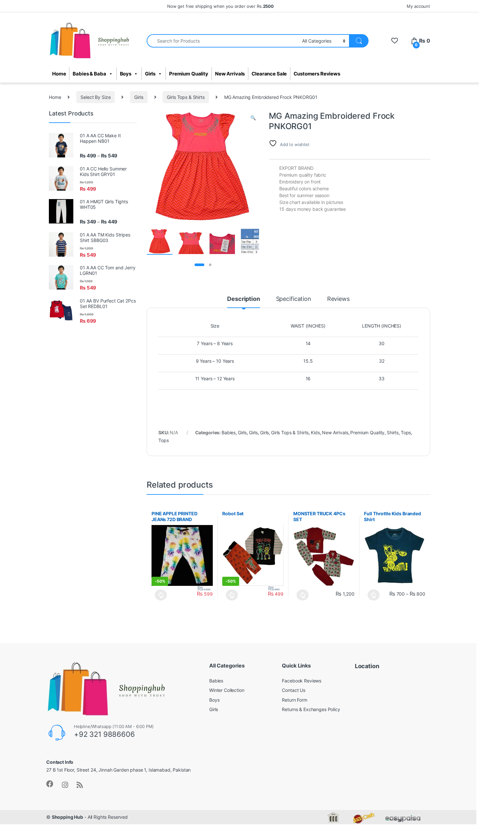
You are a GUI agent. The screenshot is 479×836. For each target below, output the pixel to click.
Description (243, 299)
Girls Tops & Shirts (185, 97)
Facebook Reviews (301, 680)
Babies (229, 432)
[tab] (243, 302)
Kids (315, 432)
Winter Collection (226, 690)
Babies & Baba (89, 74)
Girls (150, 74)
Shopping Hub (67, 817)
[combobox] (222, 40)
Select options (159, 594)
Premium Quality (188, 74)
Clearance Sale (269, 74)
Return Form (294, 700)
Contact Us (293, 690)
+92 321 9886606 (104, 734)
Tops (406, 432)
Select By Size (95, 97)
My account (418, 6)
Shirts (393, 432)
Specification (293, 299)
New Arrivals (230, 74)
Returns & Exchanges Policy (311, 709)
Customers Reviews (317, 74)
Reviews (338, 299)
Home (59, 74)
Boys (125, 74)
